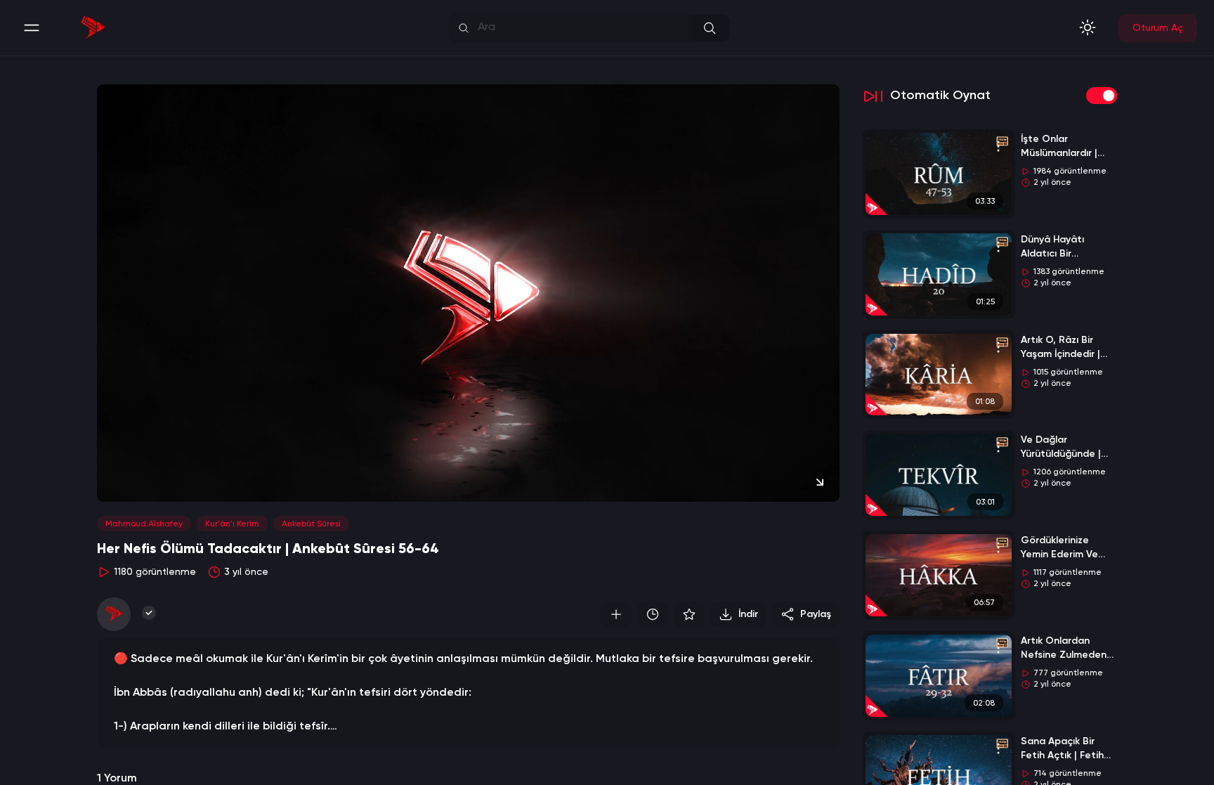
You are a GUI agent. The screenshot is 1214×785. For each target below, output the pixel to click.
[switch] (1101, 95)
